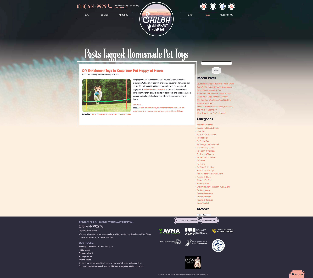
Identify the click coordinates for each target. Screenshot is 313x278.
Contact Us (226, 15)
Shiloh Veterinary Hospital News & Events (213, 187)
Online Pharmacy (209, 220)
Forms (189, 15)
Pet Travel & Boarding (205, 167)
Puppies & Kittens (204, 177)
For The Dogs (202, 138)
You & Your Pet (125, 114)
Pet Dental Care (203, 141)
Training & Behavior (205, 200)
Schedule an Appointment (186, 220)
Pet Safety (201, 161)
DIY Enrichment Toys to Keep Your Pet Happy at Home (122, 70)
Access (299, 274)
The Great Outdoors (205, 193)
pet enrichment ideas (174, 111)
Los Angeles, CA (120, 7)
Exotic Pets (201, 131)
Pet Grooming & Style (205, 147)
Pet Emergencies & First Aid (208, 144)
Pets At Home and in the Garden (104, 114)
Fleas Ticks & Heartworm (207, 134)
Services (104, 15)
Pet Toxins (201, 164)
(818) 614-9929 (92, 6)
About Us (123, 15)
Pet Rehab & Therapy (205, 154)
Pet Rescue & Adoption (206, 157)
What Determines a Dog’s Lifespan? (211, 113)
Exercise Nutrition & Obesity (208, 128)
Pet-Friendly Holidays (205, 170)
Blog (208, 15)
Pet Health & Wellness (206, 151)
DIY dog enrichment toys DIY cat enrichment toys (157, 108)
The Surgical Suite (204, 196)
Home (86, 15)
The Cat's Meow (203, 190)
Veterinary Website (193, 274)
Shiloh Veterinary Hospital (154, 89)
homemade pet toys (156, 111)
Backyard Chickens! (205, 125)
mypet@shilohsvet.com (88, 230)
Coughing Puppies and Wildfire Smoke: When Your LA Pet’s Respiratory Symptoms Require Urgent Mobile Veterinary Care (215, 87)
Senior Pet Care (203, 183)
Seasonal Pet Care (204, 180)
